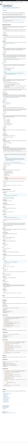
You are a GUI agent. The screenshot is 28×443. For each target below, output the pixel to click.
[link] (12, 4)
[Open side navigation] (1, 4)
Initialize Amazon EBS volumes (13, 163)
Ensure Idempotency (12, 43)
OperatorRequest (7, 103)
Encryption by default (6, 57)
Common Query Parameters (20, 27)
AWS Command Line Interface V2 (7, 393)
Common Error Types (22, 297)
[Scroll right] (23, 2)
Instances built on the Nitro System (15, 95)
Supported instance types (16, 59)
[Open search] (26, 2)
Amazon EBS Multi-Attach (7, 97)
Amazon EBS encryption (18, 17)
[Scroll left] (5, 2)
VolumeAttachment (9, 198)
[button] (4, 10)
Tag (7, 275)
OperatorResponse (7, 238)
